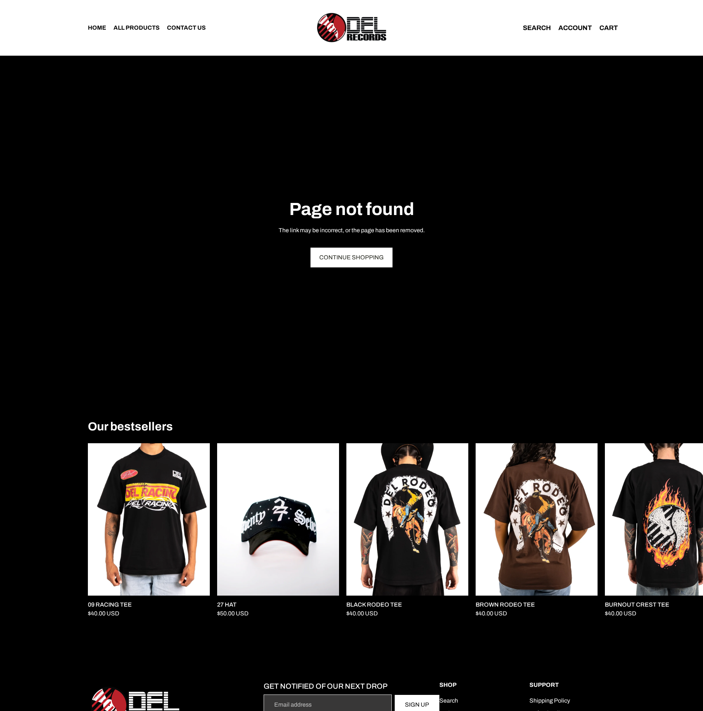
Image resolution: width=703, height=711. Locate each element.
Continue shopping (351, 257)
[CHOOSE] (198, 584)
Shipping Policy (549, 700)
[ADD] (327, 584)
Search (448, 700)
